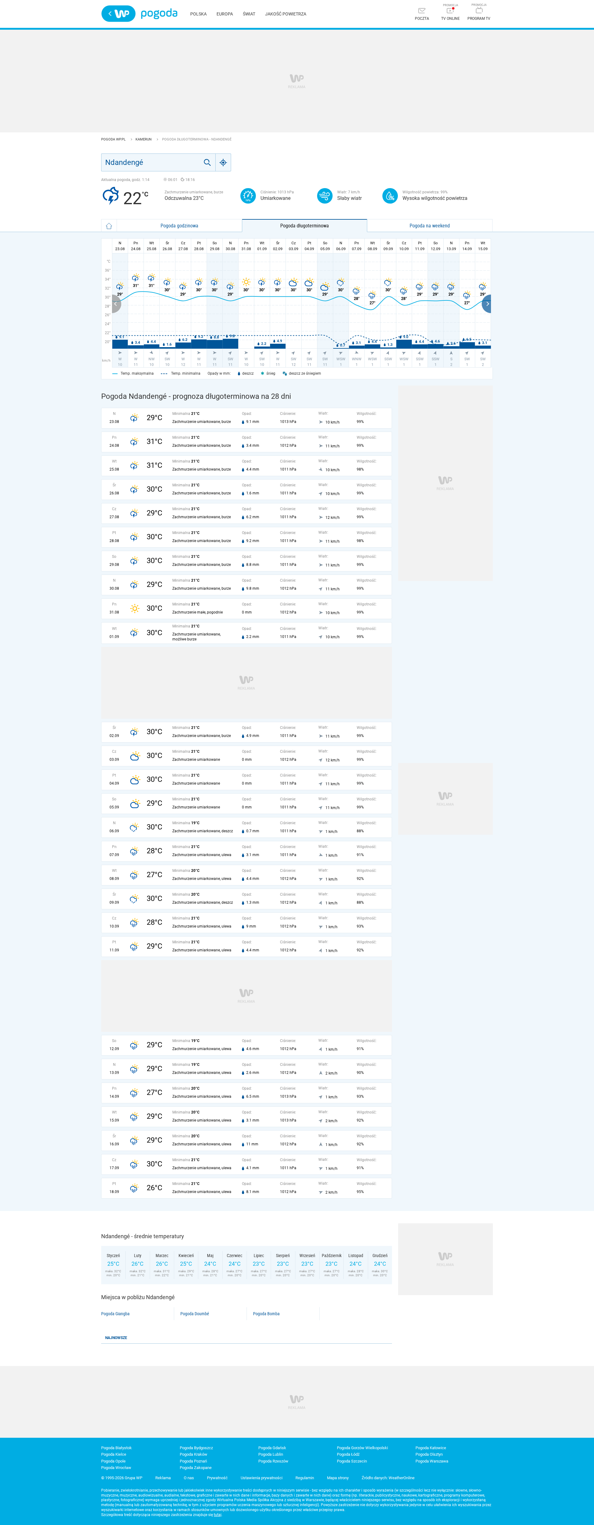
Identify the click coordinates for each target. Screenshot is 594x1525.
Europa (225, 13)
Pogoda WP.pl (114, 139)
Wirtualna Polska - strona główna (118, 13)
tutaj (218, 1515)
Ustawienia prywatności (261, 1477)
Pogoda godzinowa (179, 225)
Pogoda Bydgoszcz (196, 1447)
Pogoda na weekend (430, 225)
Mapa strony (338, 1477)
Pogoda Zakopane (196, 1467)
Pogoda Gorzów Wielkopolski (362, 1447)
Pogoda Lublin (270, 1454)
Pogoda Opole (113, 1461)
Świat (249, 13)
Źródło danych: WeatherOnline (388, 1477)
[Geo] (223, 162)
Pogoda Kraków (193, 1454)
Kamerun (144, 139)
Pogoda (159, 13)
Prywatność (217, 1477)
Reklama (163, 1477)
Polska (198, 13)
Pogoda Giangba (115, 1313)
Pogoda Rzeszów (273, 1461)
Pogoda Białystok (116, 1447)
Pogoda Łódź (348, 1454)
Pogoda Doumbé (194, 1313)
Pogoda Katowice (430, 1447)
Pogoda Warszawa (431, 1461)
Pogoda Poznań (193, 1461)
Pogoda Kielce (113, 1454)
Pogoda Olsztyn (429, 1454)
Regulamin (304, 1477)
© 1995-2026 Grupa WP (121, 1477)
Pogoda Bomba (266, 1313)
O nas (189, 1477)
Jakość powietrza (285, 13)
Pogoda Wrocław (116, 1467)
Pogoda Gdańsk (272, 1447)
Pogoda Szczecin (352, 1461)
